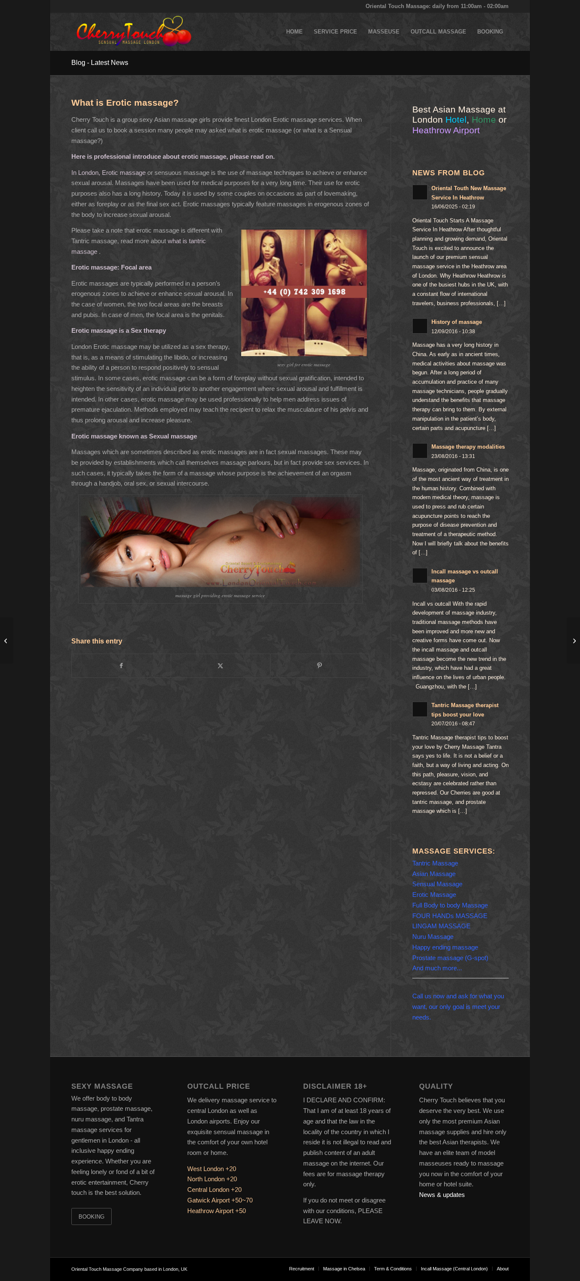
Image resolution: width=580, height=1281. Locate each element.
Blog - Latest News (99, 62)
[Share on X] (220, 665)
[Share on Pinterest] (319, 665)
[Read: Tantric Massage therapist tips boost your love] (420, 709)
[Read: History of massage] (420, 326)
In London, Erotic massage (108, 172)
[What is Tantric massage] (6, 640)
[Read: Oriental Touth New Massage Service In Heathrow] (420, 192)
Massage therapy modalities (468, 447)
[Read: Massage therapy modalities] (420, 450)
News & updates (442, 1194)
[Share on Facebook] (121, 665)
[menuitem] (294, 32)
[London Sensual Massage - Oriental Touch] (133, 32)
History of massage (456, 322)
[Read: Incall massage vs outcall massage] (420, 575)
